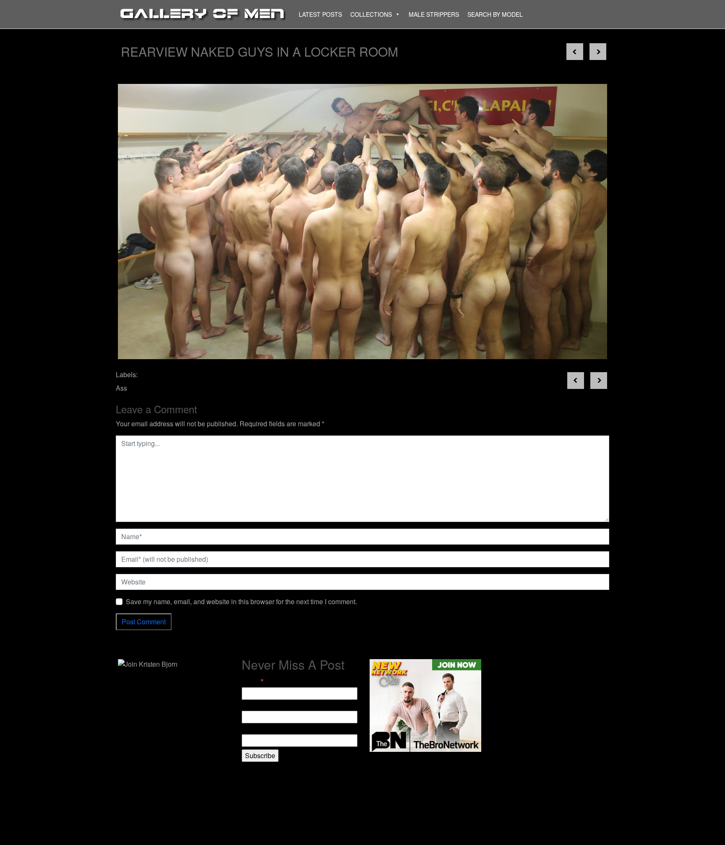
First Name (258, 705)
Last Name (258, 729)
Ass (121, 388)
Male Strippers (434, 14)
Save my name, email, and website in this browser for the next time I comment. (241, 601)
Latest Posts (320, 14)
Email (252, 681)
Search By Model (495, 14)
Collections (371, 14)
